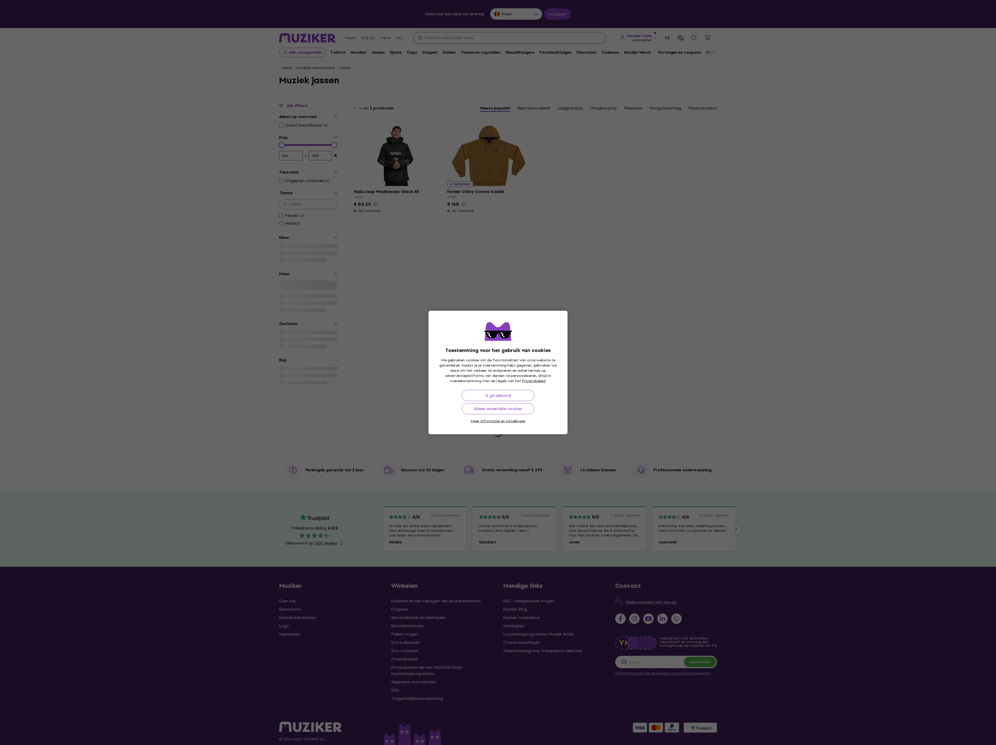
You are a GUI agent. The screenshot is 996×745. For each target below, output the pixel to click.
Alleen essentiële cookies (498, 408)
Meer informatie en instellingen (498, 421)
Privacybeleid (533, 381)
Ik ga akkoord (498, 395)
